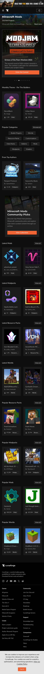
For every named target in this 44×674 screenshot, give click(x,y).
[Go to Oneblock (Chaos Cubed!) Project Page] (11, 540)
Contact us (26, 628)
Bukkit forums (27, 609)
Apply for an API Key (8, 635)
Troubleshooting (28, 624)
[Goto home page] (7, 10)
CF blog (25, 599)
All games (5, 592)
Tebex (25, 643)
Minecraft (5, 596)
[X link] (19, 581)
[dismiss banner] (40, 2)
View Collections (22, 232)
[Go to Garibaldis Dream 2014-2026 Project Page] (32, 381)
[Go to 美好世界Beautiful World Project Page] (11, 381)
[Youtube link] (11, 581)
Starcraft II (5, 606)
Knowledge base (28, 621)
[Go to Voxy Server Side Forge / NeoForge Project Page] (32, 261)
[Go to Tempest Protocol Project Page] (11, 175)
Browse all (37, 127)
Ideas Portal (27, 596)
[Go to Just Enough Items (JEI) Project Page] (32, 500)
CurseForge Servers (29, 613)
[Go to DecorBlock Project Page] (11, 105)
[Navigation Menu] (3, 10)
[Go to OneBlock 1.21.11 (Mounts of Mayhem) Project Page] (32, 540)
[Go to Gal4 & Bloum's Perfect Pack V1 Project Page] (32, 301)
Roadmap (26, 606)
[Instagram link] (3, 581)
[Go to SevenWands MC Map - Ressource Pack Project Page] (32, 341)
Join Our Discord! (28, 592)
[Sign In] (39, 10)
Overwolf (26, 636)
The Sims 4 (5, 602)
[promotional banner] (22, 3)
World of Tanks (7, 616)
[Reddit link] (22, 581)
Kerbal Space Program (9, 609)
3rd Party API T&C (8, 638)
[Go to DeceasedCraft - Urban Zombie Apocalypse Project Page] (32, 461)
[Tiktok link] (7, 581)
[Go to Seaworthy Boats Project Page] (32, 175)
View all (38, 243)
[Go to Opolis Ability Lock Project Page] (11, 301)
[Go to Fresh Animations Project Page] (11, 421)
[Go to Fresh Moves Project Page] (32, 421)
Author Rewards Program (10, 631)
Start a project (6, 624)
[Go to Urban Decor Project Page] (32, 105)
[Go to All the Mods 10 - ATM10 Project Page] (11, 461)
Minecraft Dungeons (8, 613)
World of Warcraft (8, 599)
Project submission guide (10, 628)
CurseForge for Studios (30, 640)
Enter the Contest (22, 72)
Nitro (25, 646)
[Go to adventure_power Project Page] (11, 261)
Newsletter (26, 602)
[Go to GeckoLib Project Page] (11, 500)
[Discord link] (15, 581)
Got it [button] (22, 669)
